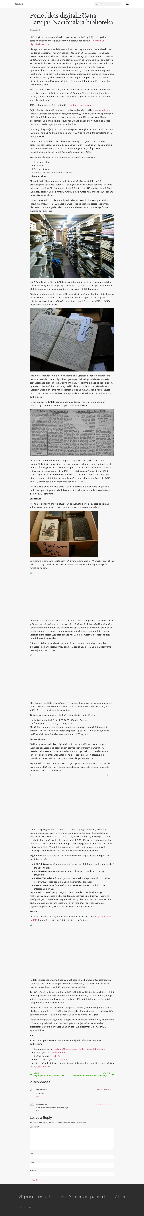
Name (32, 1154)
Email (32, 1162)
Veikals (120, 1197)
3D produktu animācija (35, 1197)
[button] (127, 4)
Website (33, 1171)
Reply (37, 1096)
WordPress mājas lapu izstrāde (83, 1197)
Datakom (61, 1059)
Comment (34, 1127)
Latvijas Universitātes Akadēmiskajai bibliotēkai (79, 1049)
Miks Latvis (19, 4)
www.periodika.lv (101, 110)
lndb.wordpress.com (80, 105)
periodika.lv (44, 1066)
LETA (56, 1056)
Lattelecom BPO (58, 1052)
